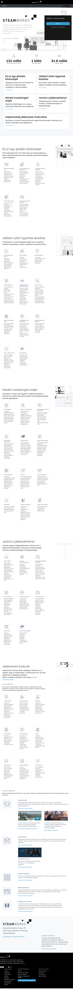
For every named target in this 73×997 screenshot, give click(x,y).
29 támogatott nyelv (9, 201)
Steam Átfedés (7, 561)
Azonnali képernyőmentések (24, 561)
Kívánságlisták (7, 409)
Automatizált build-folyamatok (24, 321)
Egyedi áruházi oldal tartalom (39, 321)
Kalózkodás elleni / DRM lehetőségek (24, 285)
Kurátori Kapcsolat (41, 474)
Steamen (23, 963)
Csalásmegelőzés (8, 285)
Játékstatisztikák (24, 701)
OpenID (37, 733)
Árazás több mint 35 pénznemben (25, 169)
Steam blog (41, 972)
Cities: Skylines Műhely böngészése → (28, 828)
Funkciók (6, 976)
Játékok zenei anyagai (42, 504)
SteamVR (6, 984)
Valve (9, 960)
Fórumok (22, 474)
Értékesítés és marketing (9, 979)
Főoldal (5, 971)
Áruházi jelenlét (7, 974)
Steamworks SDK (8, 981)
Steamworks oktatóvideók (23, 976)
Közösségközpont (8, 474)
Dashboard (4, 5)
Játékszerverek (7, 733)
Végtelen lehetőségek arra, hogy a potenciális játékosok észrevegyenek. (19, 105)
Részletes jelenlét (24, 765)
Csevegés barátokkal (25, 504)
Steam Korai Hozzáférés (26, 409)
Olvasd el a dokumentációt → (26, 808)
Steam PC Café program (23, 972)
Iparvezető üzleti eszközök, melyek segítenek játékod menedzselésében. (53, 83)
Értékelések (6, 504)
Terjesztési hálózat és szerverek (40, 169)
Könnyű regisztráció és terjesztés (25, 201)
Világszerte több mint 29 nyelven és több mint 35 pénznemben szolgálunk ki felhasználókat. (19, 84)
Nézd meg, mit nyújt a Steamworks (11, 38)
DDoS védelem (38, 765)
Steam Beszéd (7, 765)
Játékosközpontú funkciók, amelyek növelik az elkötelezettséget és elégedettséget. (52, 103)
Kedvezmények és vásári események (43, 410)
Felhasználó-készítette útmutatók (40, 561)
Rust (46, 823)
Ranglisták (37, 701)
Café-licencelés (7, 983)
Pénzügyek (6, 977)
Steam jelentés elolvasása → (25, 867)
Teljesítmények (7, 701)
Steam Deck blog (42, 976)
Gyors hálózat (23, 352)
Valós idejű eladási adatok (8, 256)
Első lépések (7, 972)
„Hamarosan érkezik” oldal (9, 321)
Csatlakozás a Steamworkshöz (13, 936)
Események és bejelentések (7, 441)
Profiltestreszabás (39, 596)
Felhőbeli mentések (24, 596)
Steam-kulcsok (38, 285)
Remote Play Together (25, 630)
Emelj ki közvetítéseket (42, 440)
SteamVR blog (42, 974)
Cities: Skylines (23, 823)
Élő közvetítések (8, 596)
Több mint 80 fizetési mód (9, 169)
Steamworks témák (22, 974)
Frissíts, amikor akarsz (9, 352)
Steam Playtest (23, 255)
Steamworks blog (42, 971)
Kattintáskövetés (39, 255)
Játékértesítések (24, 733)
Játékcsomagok (24, 440)
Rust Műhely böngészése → (51, 830)
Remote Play (7, 630)
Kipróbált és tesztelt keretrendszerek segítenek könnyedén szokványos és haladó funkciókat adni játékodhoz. (33, 121)
